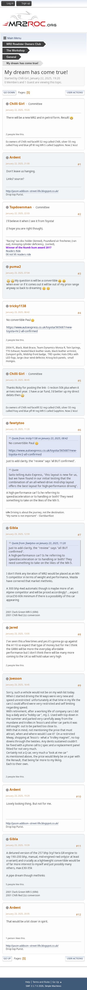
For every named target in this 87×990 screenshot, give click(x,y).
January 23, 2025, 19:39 (18, 845)
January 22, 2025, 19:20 (18, 109)
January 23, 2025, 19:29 (18, 795)
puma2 (15, 266)
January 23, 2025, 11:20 (18, 429)
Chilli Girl (17, 103)
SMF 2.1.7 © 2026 (35, 986)
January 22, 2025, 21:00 (18, 163)
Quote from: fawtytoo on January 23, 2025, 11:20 (39, 543)
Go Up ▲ (57, 981)
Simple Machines (53, 986)
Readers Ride (13, 251)
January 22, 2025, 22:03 (18, 213)
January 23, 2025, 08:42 (18, 312)
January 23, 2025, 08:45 (18, 379)
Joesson (16, 678)
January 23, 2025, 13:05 (18, 633)
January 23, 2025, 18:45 (18, 684)
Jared (14, 627)
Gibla (14, 528)
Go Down (9, 92)
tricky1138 (18, 306)
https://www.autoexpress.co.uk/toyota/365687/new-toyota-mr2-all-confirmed (43, 452)
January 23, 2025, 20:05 (18, 913)
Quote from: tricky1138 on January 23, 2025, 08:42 (40, 438)
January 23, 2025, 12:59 (18, 533)
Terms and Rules (41, 981)
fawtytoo (17, 423)
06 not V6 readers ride (18, 254)
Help (27, 981)
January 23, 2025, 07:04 (18, 272)
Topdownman (21, 207)
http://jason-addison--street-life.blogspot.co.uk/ (32, 191)
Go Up (7, 958)
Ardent (15, 157)
